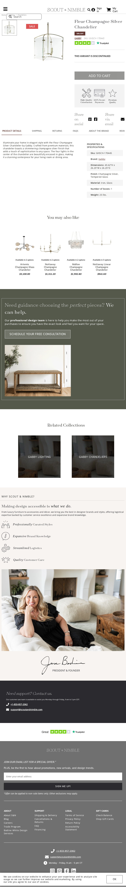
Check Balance (104, 815)
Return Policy (72, 822)
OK (114, 879)
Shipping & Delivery (46, 815)
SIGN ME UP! (63, 786)
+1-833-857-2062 (19, 704)
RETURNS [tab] (57, 130)
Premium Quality (112, 101)
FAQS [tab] (75, 130)
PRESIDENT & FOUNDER (66, 670)
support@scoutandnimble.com (26, 709)
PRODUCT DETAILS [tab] (11, 130)
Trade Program (12, 826)
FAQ (37, 825)
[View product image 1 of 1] (9, 27)
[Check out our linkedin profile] (73, 871)
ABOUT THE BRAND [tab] (99, 130)
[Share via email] (122, 119)
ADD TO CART (99, 75)
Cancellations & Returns (43, 820)
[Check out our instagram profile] (52, 871)
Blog (6, 818)
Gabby (78, 38)
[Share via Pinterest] (90, 119)
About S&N (10, 815)
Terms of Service (74, 815)
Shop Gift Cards (105, 818)
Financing (40, 829)
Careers (8, 822)
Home (4, 15)
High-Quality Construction (86, 101)
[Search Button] (89, 10)
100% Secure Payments (99, 101)
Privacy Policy (73, 818)
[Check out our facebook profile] (66, 871)
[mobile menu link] (5, 10)
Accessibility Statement (72, 828)
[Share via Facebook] (95, 119)
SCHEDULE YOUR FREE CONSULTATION (38, 334)
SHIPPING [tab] (37, 130)
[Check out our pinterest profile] (59, 871)
